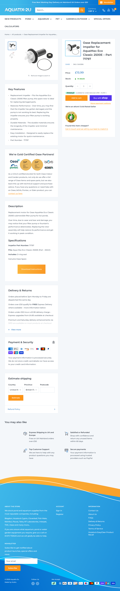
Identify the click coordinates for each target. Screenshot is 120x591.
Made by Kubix (10, 582)
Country (12, 385)
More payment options (100, 103)
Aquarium (43, 19)
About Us (92, 514)
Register (59, 514)
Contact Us (93, 510)
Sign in (59, 510)
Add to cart (76, 98)
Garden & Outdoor (76, 19)
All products (16, 34)
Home (7, 34)
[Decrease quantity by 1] (77, 86)
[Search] (82, 10)
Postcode (44, 385)
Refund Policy (14, 409)
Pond (28, 19)
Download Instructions (31, 269)
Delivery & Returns (96, 521)
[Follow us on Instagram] (37, 583)
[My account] (108, 10)
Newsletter (108, 2)
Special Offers (102, 19)
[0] (113, 10)
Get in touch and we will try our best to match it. (86, 129)
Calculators (12, 26)
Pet (58, 19)
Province (28, 385)
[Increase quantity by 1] (90, 86)
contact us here (15, 193)
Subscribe (12, 568)
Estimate (16, 398)
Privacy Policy (94, 525)
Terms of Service (95, 529)
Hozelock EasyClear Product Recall (101, 533)
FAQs (90, 518)
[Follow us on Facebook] (33, 583)
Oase (67, 64)
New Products (13, 19)
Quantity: (69, 86)
